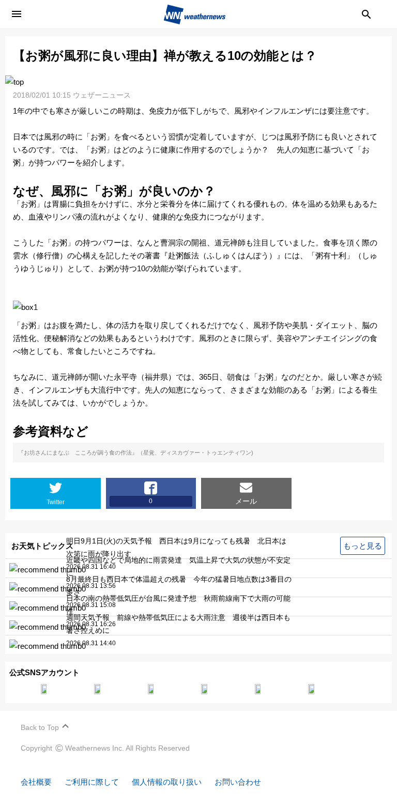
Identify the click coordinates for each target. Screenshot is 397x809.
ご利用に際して (92, 781)
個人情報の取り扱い (167, 781)
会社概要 (36, 781)
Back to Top (40, 727)
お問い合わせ (238, 781)
